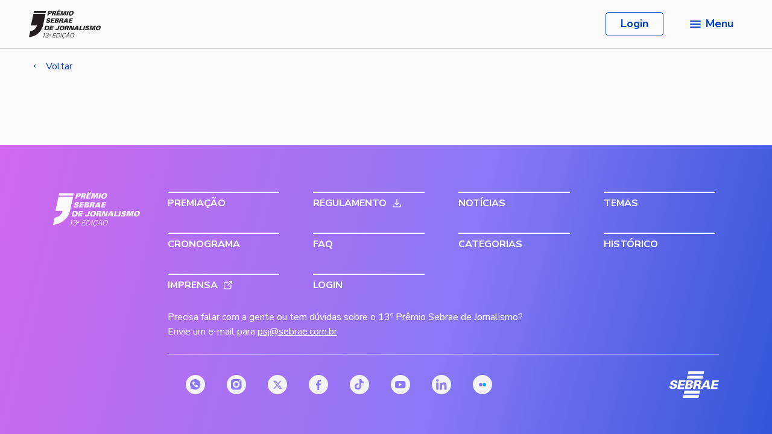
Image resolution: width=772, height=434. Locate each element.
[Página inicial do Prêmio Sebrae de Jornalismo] (65, 24)
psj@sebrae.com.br (297, 331)
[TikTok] (359, 384)
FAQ (323, 244)
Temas (621, 203)
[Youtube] (400, 384)
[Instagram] (236, 384)
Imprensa (193, 285)
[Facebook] (318, 384)
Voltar (59, 66)
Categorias (490, 244)
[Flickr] (482, 384)
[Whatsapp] (195, 384)
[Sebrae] (97, 209)
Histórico (631, 244)
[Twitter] (277, 384)
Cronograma (204, 244)
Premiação (197, 203)
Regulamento (350, 203)
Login (634, 23)
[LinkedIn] (441, 384)
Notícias (481, 203)
